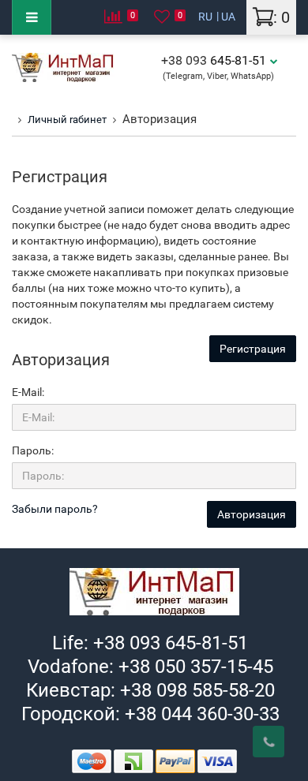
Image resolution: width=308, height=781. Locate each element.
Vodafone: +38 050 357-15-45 (150, 667)
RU (205, 16)
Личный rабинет (67, 119)
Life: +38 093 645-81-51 (150, 643)
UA (228, 16)
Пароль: (33, 450)
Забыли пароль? (55, 509)
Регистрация (253, 348)
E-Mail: (28, 392)
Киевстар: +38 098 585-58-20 (150, 690)
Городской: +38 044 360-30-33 (150, 714)
